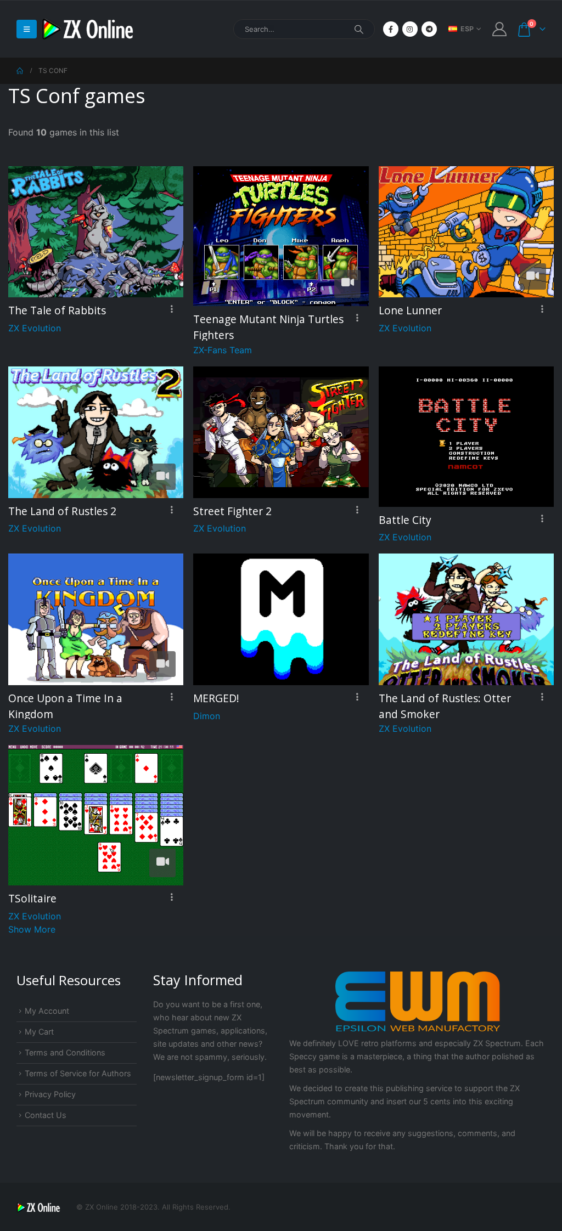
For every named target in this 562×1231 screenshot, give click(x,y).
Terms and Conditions (65, 1052)
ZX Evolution (34, 328)
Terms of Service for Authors (78, 1073)
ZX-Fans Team (222, 350)
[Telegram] (429, 29)
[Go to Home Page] (19, 70)
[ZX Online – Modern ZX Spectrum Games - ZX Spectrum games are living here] (87, 29)
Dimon (206, 715)
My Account (47, 1010)
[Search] (359, 29)
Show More (31, 929)
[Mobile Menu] (26, 29)
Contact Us (45, 1115)
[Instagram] (410, 29)
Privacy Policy (50, 1094)
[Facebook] (390, 29)
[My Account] (499, 29)
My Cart (39, 1031)
